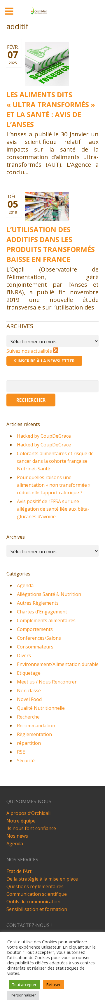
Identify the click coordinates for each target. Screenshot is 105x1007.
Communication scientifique (36, 894)
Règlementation (34, 734)
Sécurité (26, 760)
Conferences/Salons (39, 638)
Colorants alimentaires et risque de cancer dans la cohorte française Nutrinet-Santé (55, 461)
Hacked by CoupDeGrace (44, 436)
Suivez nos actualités (29, 351)
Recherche (28, 717)
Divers (24, 655)
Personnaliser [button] (23, 995)
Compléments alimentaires (46, 620)
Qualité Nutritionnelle (41, 708)
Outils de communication (33, 901)
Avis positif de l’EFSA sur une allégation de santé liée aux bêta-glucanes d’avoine (53, 509)
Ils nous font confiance (31, 828)
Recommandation (36, 725)
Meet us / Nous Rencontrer (47, 682)
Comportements (35, 629)
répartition (29, 743)
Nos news (17, 836)
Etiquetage (29, 673)
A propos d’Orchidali (28, 813)
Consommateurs (35, 646)
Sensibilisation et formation (36, 909)
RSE (21, 752)
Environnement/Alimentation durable (58, 664)
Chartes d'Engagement (42, 611)
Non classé (29, 690)
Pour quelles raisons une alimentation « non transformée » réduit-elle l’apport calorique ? (53, 485)
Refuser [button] (53, 984)
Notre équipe (21, 821)
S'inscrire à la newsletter (44, 361)
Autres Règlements (38, 603)
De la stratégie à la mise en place (42, 879)
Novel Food (29, 699)
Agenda (25, 585)
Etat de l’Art (19, 871)
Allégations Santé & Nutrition (49, 594)
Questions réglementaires (35, 886)
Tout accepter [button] (24, 984)
